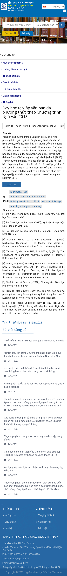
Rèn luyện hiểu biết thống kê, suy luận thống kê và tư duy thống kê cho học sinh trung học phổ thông (32, 370)
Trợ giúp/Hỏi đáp (46, 515)
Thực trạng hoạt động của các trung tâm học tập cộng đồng (33, 438)
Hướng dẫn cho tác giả (15, 69)
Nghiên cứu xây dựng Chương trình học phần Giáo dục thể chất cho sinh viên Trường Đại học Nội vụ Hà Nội (32, 354)
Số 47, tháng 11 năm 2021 (27, 322)
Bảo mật (42, 528)
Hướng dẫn (10, 515)
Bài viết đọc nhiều (44, 40)
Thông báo (8, 102)
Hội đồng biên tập (12, 89)
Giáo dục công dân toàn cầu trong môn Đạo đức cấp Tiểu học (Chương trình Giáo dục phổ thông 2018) (32, 453)
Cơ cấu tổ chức (10, 82)
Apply (61, 25)
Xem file (11, 184)
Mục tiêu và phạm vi (13, 62)
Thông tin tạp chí (11, 76)
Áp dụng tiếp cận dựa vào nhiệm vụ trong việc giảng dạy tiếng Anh (33, 469)
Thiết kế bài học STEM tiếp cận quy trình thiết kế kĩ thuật (34, 340)
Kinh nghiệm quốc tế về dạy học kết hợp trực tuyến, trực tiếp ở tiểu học (34, 385)
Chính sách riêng (12, 95)
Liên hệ (8, 528)
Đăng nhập (17, 2)
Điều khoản (10, 521)
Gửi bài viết (10, 33)
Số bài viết (25, 40)
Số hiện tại (9, 40)
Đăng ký (29, 2)
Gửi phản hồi (44, 521)
